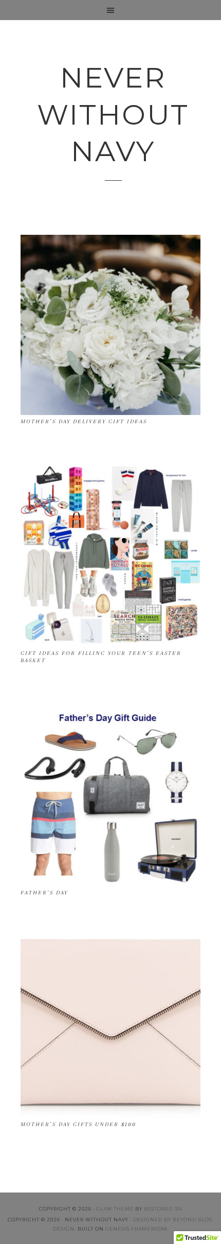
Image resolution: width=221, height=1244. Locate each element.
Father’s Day (44, 892)
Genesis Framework (136, 1229)
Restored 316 (163, 1209)
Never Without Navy (113, 114)
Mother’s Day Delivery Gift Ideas (84, 421)
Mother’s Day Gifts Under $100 (78, 1124)
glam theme (115, 1209)
